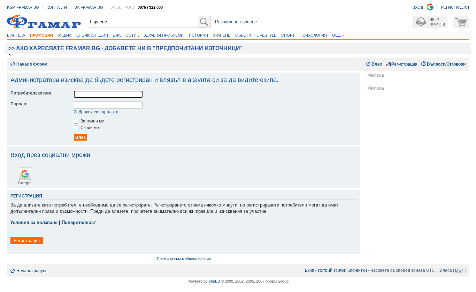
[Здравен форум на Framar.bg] (44, 22)
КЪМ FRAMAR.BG (23, 7)
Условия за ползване (33, 222)
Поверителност (79, 222)
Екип (309, 270)
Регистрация (404, 64)
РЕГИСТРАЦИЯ (455, 7)
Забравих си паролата (96, 112)
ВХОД (418, 7)
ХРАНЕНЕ (221, 35)
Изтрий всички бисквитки (342, 270)
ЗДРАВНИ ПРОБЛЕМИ (164, 35)
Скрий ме (89, 127)
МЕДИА (64, 35)
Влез (376, 64)
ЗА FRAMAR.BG (89, 7)
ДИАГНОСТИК (126, 35)
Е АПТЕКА (16, 35)
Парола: (19, 104)
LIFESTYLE (266, 35)
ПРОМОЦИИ (41, 35)
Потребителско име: (31, 93)
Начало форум (31, 64)
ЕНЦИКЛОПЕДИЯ (92, 35)
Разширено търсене (236, 21)
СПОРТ (288, 35)
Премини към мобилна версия (184, 259)
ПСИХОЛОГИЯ (313, 35)
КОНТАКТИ (57, 7)
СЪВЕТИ (243, 35)
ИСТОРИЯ (198, 35)
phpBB (214, 281)
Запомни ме (91, 121)
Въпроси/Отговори (446, 64)
